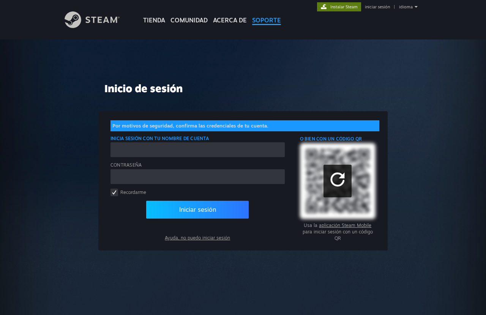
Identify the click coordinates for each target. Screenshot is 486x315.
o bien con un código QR (331, 139)
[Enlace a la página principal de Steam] (92, 26)
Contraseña (126, 165)
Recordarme (133, 192)
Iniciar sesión (197, 209)
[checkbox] (114, 192)
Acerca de (230, 20)
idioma (406, 6)
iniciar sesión (377, 6)
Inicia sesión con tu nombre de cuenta (159, 138)
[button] (337, 181)
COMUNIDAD (189, 20)
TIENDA (154, 20)
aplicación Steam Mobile (345, 225)
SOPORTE (266, 20)
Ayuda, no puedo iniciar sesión (197, 238)
